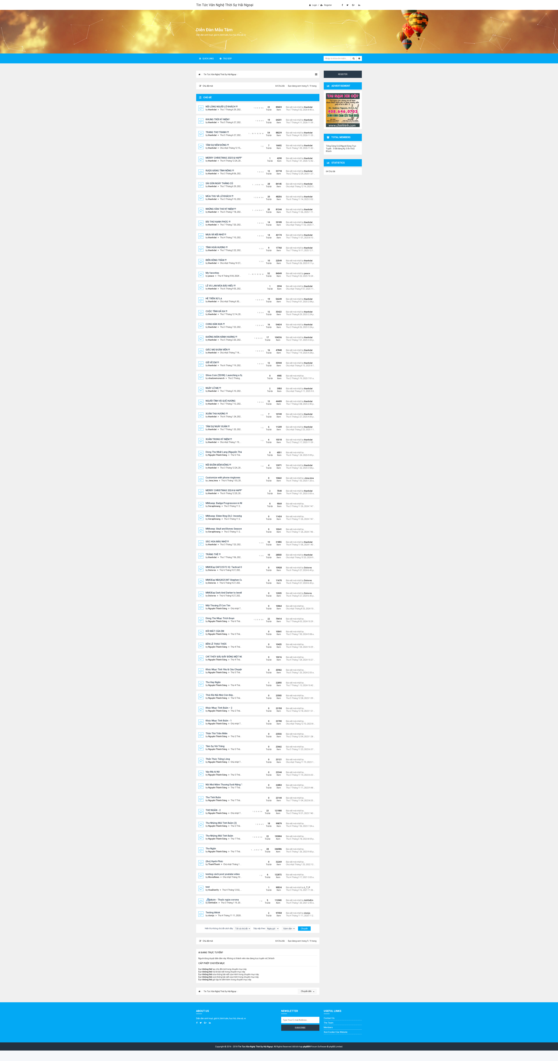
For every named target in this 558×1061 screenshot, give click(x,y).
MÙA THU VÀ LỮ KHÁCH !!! (219, 196)
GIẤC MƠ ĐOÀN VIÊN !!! (218, 349)
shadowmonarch (216, 378)
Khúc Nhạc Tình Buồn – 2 (219, 707)
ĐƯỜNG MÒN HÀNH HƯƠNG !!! (221, 336)
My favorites (212, 273)
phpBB (306, 1046)
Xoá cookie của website (335, 1032)
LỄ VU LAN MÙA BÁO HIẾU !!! (221, 285)
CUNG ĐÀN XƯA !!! (215, 324)
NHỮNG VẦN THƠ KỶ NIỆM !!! (221, 209)
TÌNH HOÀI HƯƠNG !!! (217, 247)
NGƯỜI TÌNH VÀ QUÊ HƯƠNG (220, 400)
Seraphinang (214, 506)
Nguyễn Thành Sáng (217, 455)
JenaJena (213, 480)
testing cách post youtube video (223, 874)
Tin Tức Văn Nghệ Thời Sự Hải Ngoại (224, 5)
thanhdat (212, 109)
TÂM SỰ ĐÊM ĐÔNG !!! (217, 145)
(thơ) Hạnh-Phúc (214, 861)
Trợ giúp (227, 58)
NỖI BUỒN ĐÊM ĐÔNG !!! (218, 464)
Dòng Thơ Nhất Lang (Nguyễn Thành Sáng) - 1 (230, 452)
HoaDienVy (213, 890)
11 (255, 133)
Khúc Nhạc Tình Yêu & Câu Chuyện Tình (227, 669)
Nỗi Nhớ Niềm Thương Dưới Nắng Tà (225, 784)
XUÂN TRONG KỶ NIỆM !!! (219, 439)
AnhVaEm (212, 903)
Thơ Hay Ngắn (213, 682)
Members (328, 1027)
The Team (328, 1022)
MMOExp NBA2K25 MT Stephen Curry (225, 580)
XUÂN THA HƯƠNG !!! (217, 413)
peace (211, 276)
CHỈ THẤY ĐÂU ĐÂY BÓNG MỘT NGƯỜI (226, 656)
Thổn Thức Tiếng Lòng (218, 759)
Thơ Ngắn (211, 848)
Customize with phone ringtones (223, 477)
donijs (211, 915)
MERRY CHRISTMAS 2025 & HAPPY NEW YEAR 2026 (233, 157)
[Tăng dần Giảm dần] (288, 928)
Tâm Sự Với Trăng (215, 746)
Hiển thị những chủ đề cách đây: (219, 928)
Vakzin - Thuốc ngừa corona (224, 899)
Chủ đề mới (208, 86)
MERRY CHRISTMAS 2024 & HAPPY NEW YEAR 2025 (233, 490)
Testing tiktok (213, 912)
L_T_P (307, 887)
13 (260, 133)
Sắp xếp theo (259, 928)
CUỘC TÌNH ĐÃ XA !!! (216, 311)
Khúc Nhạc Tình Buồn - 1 (219, 720)
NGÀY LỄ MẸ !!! (213, 388)
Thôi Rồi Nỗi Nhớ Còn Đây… (220, 695)
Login (314, 5)
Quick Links (208, 58)
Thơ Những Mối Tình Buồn (219, 835)
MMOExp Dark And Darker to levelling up (227, 592)
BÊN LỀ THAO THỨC (216, 644)
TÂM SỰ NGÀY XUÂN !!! (218, 426)
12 (257, 133)
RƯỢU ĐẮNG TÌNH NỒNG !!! (220, 170)
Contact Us (329, 1018)
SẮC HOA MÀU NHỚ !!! (217, 541)
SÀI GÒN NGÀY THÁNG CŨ (219, 183)
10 (252, 133)
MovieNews (213, 877)
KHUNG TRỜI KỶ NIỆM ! (218, 119)
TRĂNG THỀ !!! (213, 554)
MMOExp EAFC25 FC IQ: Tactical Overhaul (228, 567)
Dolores (212, 570)
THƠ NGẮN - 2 (213, 810)
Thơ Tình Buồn (213, 797)
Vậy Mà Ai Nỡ (213, 771)
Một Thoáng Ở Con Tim (218, 605)
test (208, 887)
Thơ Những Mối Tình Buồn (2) (221, 823)
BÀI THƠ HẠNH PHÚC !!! (218, 221)
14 (262, 133)
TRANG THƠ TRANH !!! (217, 132)
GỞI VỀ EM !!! (212, 362)
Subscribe (300, 1028)
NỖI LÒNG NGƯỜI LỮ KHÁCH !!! (222, 106)
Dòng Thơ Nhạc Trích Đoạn (220, 618)
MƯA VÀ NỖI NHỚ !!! (216, 234)
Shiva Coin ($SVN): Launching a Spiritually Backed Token (236, 375)
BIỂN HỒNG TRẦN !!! (216, 260)
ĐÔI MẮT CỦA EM (215, 631)
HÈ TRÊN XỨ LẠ (214, 298)
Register (328, 5)
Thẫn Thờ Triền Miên (216, 733)
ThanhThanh (214, 864)
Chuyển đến (306, 991)
